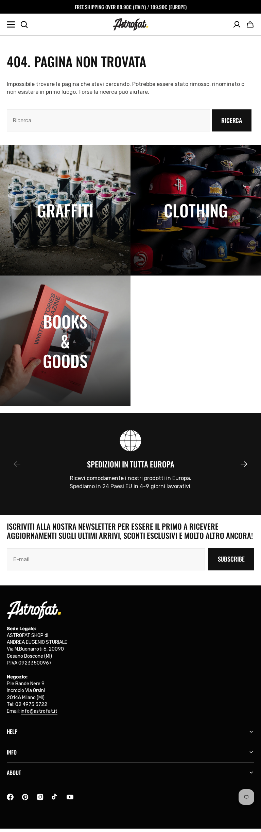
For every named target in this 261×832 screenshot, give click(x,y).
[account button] (237, 24)
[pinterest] (25, 797)
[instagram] (40, 797)
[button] (250, 24)
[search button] (24, 24)
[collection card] (65, 210)
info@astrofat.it (39, 711)
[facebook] (10, 797)
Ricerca (231, 120)
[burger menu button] (11, 24)
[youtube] (70, 797)
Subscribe (231, 558)
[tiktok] (55, 797)
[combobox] (108, 120)
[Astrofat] (131, 24)
